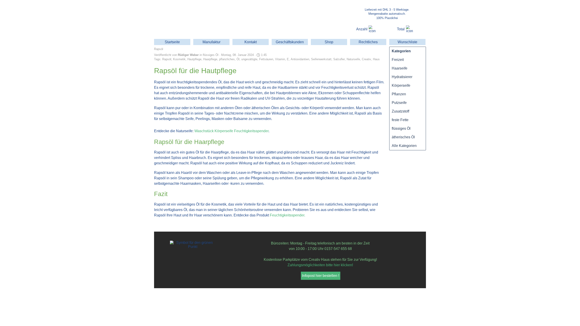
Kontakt (250, 42)
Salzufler (339, 59)
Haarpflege (210, 59)
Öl (238, 59)
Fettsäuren (266, 59)
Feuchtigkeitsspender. (287, 215)
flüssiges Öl (401, 128)
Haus (376, 59)
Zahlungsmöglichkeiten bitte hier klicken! (320, 265)
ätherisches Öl (403, 137)
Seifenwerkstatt (321, 59)
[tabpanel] (387, 13)
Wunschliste (407, 42)
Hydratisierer (402, 77)
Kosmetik (179, 59)
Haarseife (399, 68)
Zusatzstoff (400, 111)
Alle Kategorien (404, 146)
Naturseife (353, 59)
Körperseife (401, 85)
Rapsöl (166, 59)
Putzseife (399, 103)
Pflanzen (399, 94)
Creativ (366, 59)
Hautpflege (194, 59)
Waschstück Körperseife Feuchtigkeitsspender (231, 131)
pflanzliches (227, 59)
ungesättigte (249, 59)
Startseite (172, 42)
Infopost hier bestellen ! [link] (320, 276)
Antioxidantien (300, 59)
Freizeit (398, 60)
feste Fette (400, 120)
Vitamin (280, 59)
